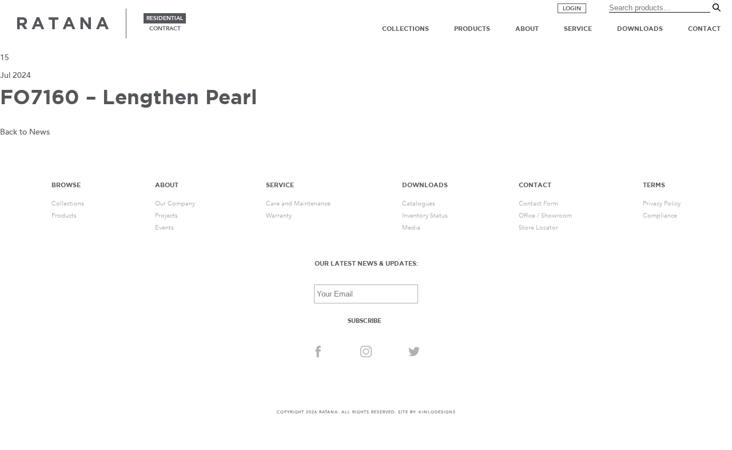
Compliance (660, 215)
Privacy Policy (662, 203)
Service (578, 28)
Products (472, 28)
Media (411, 227)
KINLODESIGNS (437, 412)
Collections (405, 28)
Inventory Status (425, 215)
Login (572, 9)
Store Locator (538, 227)
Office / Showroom (545, 215)
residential (164, 18)
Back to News (25, 132)
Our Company (175, 203)
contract (165, 29)
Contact (704, 28)
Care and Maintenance (298, 203)
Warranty (279, 215)
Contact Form (538, 203)
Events (164, 227)
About (527, 28)
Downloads (640, 28)
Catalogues (418, 203)
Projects (166, 215)
